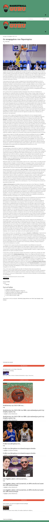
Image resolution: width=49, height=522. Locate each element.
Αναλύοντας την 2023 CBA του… (13, 405)
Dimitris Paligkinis (8, 505)
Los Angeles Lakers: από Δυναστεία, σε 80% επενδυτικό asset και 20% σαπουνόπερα (23, 484)
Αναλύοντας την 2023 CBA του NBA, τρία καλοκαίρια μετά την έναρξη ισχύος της (23, 411)
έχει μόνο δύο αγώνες (34, 262)
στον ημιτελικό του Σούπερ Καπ (14, 159)
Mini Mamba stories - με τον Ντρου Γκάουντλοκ (12, 369)
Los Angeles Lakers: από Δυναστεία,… (15, 479)
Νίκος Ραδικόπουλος (13, 413)
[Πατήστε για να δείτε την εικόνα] (24, 57)
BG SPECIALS (24, 365)
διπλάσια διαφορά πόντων (19, 254)
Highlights (6, 413)
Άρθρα (8, 281)
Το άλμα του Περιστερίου (10, 289)
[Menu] (45, 14)
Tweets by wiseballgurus (7, 519)
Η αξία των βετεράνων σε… (12, 444)
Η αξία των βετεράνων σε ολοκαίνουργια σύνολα (19, 448)
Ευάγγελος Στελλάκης (9, 370)
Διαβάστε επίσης (24, 380)
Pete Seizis (7, 41)
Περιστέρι (7, 284)
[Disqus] (24, 315)
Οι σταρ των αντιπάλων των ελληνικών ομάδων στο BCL (16, 292)
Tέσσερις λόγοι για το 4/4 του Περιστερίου (13, 293)
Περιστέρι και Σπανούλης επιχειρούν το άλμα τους (15, 290)
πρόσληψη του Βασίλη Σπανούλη (39, 261)
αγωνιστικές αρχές (26, 256)
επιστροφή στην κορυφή (8, 362)
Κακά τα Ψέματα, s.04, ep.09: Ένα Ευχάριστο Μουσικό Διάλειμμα (15, 503)
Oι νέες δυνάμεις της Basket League (12, 295)
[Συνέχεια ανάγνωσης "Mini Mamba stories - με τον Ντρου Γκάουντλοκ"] (24, 373)
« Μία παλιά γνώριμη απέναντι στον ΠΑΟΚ (26, 298)
